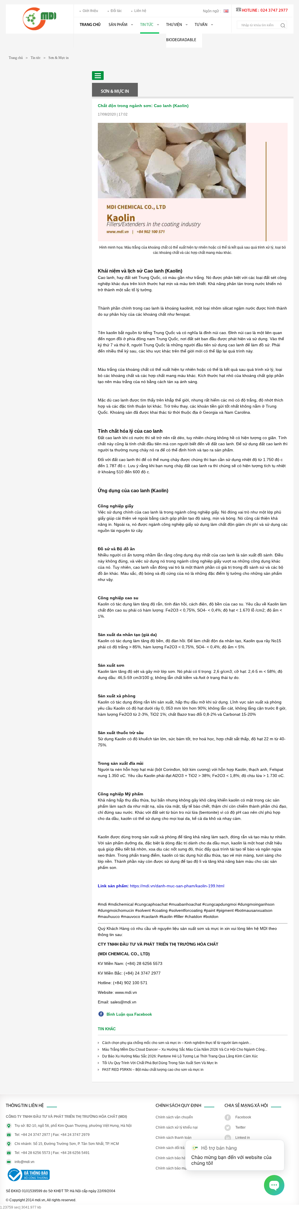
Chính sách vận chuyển (174, 1117)
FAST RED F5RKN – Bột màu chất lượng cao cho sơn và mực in (153, 1070)
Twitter (240, 1127)
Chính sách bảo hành (173, 1158)
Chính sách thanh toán (174, 1138)
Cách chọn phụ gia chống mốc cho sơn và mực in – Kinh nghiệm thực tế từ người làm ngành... (176, 1043)
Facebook (243, 1117)
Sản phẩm (118, 25)
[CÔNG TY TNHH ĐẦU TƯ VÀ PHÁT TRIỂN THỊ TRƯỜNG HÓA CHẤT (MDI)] (40, 29)
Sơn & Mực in (58, 58)
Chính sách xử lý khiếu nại (177, 1127)
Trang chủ (90, 25)
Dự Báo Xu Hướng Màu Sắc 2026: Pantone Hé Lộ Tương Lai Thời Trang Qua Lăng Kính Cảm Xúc (180, 1056)
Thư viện (174, 25)
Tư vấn (201, 25)
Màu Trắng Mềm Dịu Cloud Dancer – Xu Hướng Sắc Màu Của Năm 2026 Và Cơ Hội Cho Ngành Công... (184, 1049)
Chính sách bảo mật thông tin (179, 1168)
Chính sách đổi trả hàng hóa (178, 1148)
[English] (226, 10)
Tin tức (146, 25)
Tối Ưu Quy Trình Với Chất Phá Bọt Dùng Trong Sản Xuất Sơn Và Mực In (160, 1063)
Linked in (242, 1138)
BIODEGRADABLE (181, 40)
